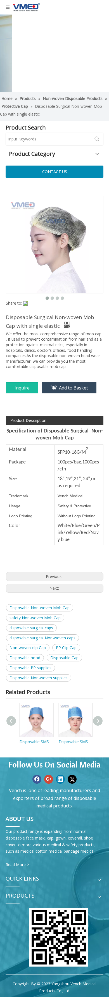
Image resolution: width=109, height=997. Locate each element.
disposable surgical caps (31, 627)
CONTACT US (54, 171)
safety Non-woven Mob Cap (35, 617)
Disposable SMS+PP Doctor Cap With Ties (74, 741)
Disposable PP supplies (30, 667)
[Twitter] (72, 779)
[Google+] (48, 779)
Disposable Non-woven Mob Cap (40, 607)
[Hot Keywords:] (97, 139)
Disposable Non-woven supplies (39, 677)
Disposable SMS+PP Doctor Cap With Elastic (35, 741)
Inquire (22, 388)
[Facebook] (36, 779)
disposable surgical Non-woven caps (42, 637)
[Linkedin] (60, 779)
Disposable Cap (64, 657)
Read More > (17, 864)
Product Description (28, 420)
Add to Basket (73, 388)
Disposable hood (25, 657)
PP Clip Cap (66, 647)
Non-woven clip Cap (28, 647)
